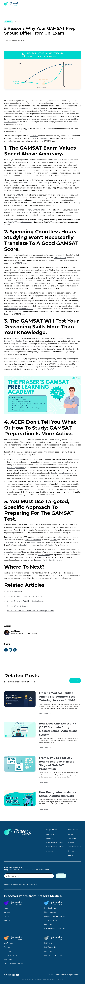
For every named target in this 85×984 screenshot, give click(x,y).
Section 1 (43, 545)
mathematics (35, 346)
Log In (70, 855)
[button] (78, 4)
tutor (29, 494)
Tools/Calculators (74, 847)
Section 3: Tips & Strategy (18, 606)
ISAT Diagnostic (50, 947)
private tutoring (44, 555)
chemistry (15, 346)
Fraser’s (53, 540)
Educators (8, 947)
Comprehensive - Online (54, 843)
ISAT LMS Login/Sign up (53, 955)
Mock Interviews (50, 912)
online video (14, 106)
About (6, 908)
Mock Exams (49, 835)
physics (23, 346)
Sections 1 (70, 338)
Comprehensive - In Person (55, 847)
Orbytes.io (59, 979)
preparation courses (12, 552)
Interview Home (50, 908)
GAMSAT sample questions (62, 473)
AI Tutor (71, 843)
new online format (34, 542)
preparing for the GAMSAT (32, 182)
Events (6, 916)
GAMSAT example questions (38, 481)
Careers (7, 912)
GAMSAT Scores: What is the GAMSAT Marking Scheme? (30, 611)
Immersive (49, 851)
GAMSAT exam (10, 122)
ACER (36, 459)
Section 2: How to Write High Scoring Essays (25, 601)
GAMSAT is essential (22, 212)
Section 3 (20, 341)
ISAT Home (48, 943)
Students (7, 951)
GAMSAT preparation (40, 138)
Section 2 (8, 341)
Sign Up (71, 851)
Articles (70, 835)
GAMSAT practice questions (27, 283)
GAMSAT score (60, 258)
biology (7, 346)
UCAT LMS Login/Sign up (13, 963)
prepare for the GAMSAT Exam (48, 560)
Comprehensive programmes (55, 916)
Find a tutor (72, 839)
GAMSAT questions (33, 540)
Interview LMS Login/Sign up (54, 928)
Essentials (49, 839)
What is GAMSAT (14, 591)
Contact (7, 920)
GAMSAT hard (20, 263)
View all (75, 680)
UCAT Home (8, 943)
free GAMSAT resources (26, 545)
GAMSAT (43, 111)
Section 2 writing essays (18, 108)
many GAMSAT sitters (36, 210)
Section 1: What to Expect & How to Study (24, 596)
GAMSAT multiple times (58, 278)
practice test (9, 542)
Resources (48, 924)
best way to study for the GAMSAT (18, 309)
